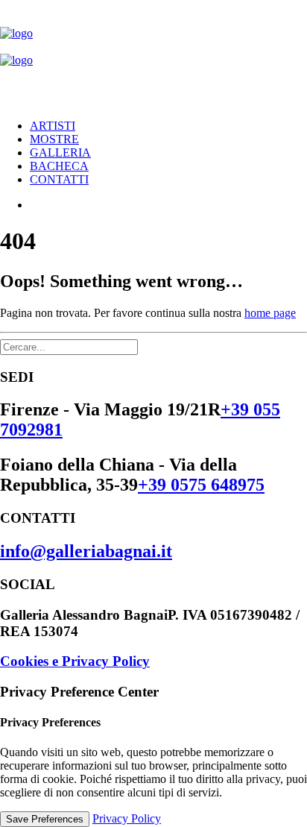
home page (270, 312)
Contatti (59, 179)
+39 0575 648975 (201, 484)
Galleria (60, 152)
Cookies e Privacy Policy (75, 661)
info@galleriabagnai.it (86, 551)
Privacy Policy (126, 818)
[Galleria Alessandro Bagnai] (153, 54)
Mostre (54, 139)
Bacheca (59, 166)
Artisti (52, 125)
